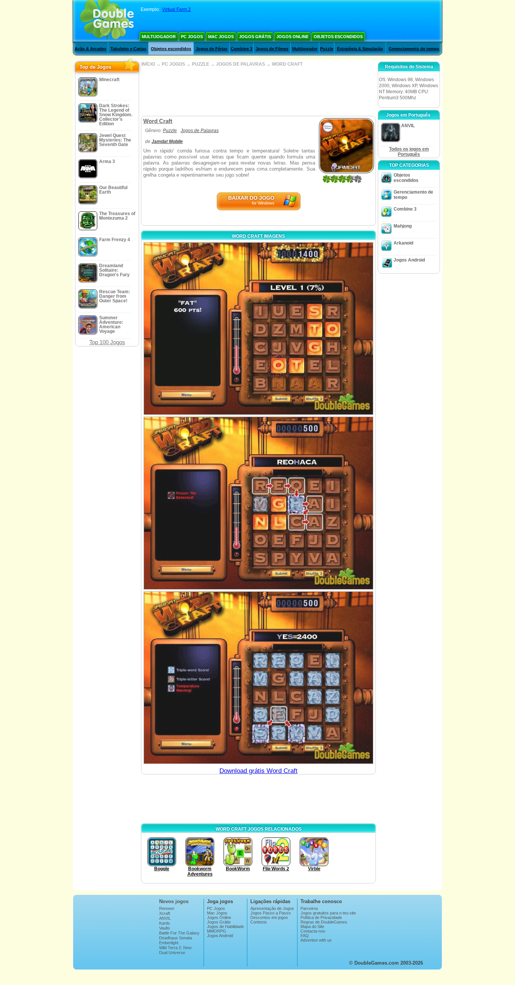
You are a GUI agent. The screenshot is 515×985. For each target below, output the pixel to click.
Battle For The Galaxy (179, 933)
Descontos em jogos (269, 917)
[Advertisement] (258, 91)
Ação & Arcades (90, 48)
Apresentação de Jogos (272, 908)
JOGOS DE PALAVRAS (240, 64)
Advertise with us (316, 940)
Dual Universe (172, 952)
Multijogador (159, 36)
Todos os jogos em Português (409, 151)
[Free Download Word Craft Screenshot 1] (258, 328)
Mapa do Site (312, 926)
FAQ (304, 935)
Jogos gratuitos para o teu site (328, 913)
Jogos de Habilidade (225, 926)
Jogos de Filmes (272, 48)
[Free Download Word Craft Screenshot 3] (258, 677)
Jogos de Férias (211, 48)
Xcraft (164, 913)
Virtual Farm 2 (176, 9)
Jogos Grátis (255, 36)
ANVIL (165, 918)
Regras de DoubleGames (323, 922)
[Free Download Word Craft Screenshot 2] (258, 503)
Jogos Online (292, 36)
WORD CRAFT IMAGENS (258, 236)
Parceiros (309, 908)
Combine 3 (241, 48)
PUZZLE (200, 64)
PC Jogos (192, 36)
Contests (258, 922)
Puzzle (326, 48)
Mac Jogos (221, 36)
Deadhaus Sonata (175, 938)
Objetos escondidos (338, 36)
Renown (166, 908)
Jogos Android (409, 260)
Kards (164, 923)
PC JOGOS (173, 64)
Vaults (164, 928)
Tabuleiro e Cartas (128, 48)
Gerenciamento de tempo (414, 48)
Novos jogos (174, 901)
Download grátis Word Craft (258, 770)
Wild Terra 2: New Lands (175, 949)
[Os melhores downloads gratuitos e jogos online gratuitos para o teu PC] (107, 21)
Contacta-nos (312, 931)
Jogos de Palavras (200, 130)
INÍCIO (148, 64)
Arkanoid (403, 243)
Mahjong (403, 226)
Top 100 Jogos (107, 342)
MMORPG (216, 931)
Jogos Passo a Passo (270, 913)
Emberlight (168, 942)
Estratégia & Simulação (360, 48)
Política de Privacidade (321, 917)
